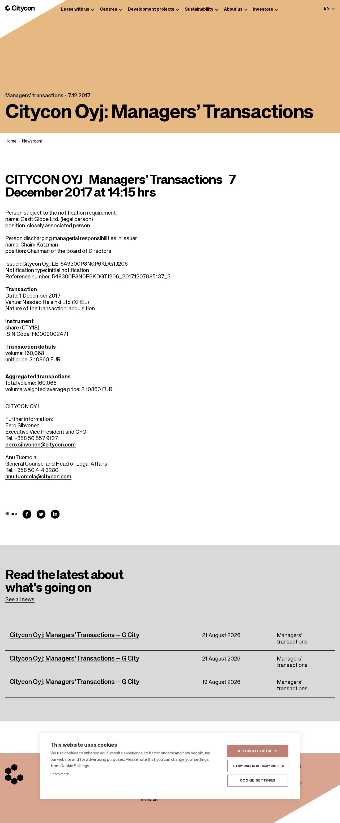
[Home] (20, 8)
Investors (150, 800)
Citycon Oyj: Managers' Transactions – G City (74, 635)
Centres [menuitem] (108, 9)
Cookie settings (258, 780)
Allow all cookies (258, 751)
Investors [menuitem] (263, 9)
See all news (20, 600)
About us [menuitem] (233, 9)
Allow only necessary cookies (258, 766)
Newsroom (32, 141)
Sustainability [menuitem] (199, 9)
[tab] (329, 9)
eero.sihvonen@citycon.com (40, 445)
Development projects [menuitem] (151, 9)
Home (10, 141)
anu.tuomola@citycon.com (38, 477)
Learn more (59, 774)
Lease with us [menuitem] (75, 9)
